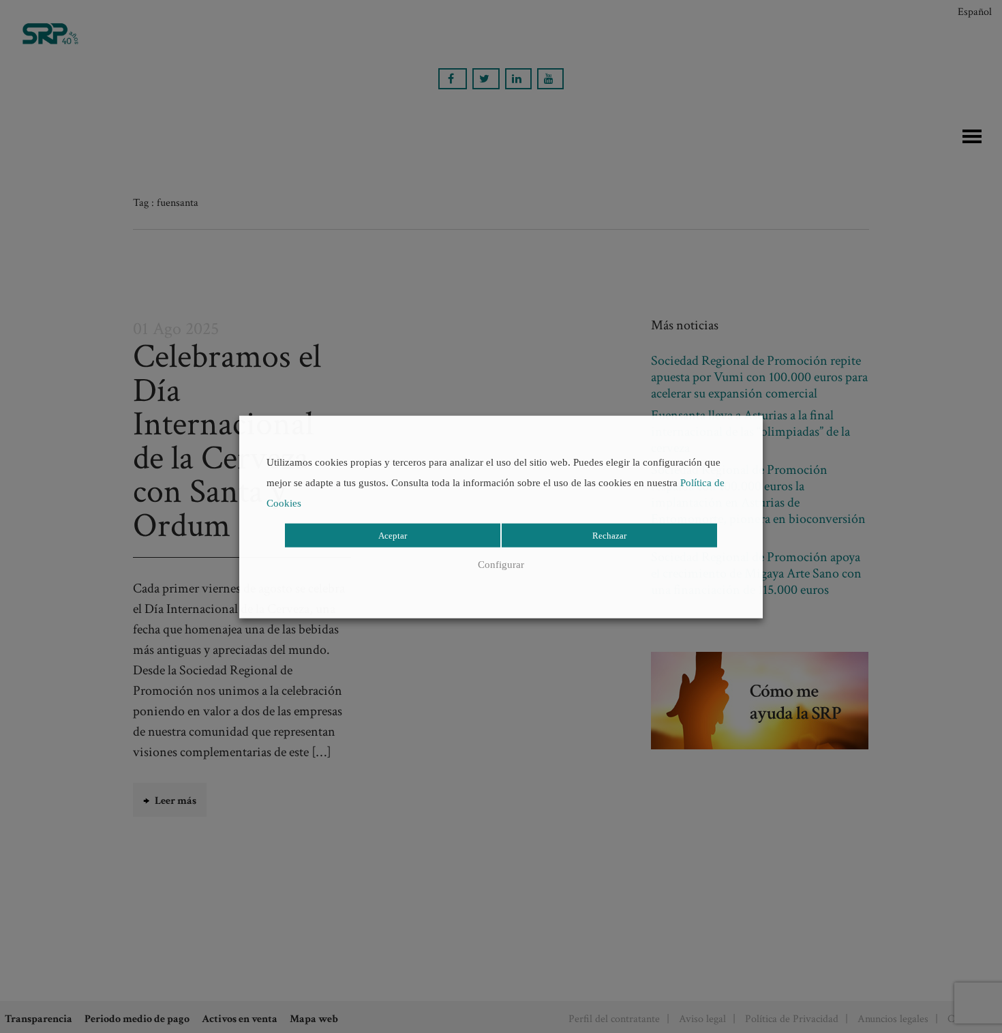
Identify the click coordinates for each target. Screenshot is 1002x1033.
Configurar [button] (501, 564)
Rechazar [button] (609, 535)
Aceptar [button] (392, 535)
